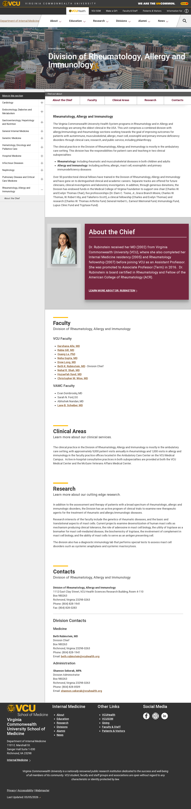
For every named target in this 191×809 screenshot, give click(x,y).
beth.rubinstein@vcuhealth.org (80, 656)
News (161, 20)
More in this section (12, 95)
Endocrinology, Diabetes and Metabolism (17, 111)
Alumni (142, 20)
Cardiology (7, 102)
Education (75, 20)
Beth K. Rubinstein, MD (71, 366)
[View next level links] (41, 102)
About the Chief (12, 198)
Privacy (11, 790)
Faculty (92, 100)
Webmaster (42, 790)
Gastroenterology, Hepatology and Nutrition (18, 122)
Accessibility (25, 790)
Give (183, 3)
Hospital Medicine (11, 155)
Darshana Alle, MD (68, 346)
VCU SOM (96, 11)
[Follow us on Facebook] (146, 716)
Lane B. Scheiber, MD (70, 405)
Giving (105, 722)
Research (99, 20)
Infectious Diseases (12, 163)
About (54, 20)
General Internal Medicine (15, 131)
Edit (40, 796)
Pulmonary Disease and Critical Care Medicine (18, 179)
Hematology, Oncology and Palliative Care (16, 147)
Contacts (177, 100)
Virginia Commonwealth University (61, 3)
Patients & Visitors (152, 11)
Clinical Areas (120, 100)
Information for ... (175, 11)
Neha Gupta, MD (67, 358)
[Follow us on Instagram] (155, 716)
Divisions (121, 20)
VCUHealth (108, 714)
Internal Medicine (17, 760)
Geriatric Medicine (11, 138)
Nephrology (8, 170)
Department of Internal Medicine (19, 20)
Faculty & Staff (130, 11)
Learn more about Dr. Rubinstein (112, 290)
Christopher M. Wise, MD (72, 378)
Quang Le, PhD (66, 354)
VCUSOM (107, 718)
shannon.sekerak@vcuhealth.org (81, 690)
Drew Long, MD (66, 362)
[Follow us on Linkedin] (164, 716)
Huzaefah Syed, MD (69, 374)
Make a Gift (111, 11)
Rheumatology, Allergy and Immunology (16, 189)
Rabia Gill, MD (65, 350)
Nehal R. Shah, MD (68, 370)
